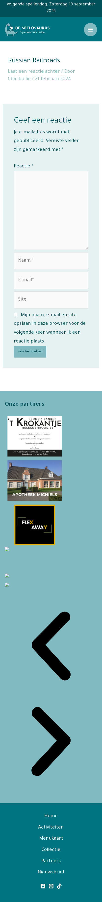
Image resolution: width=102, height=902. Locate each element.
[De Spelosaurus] (27, 29)
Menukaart (51, 838)
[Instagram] (51, 886)
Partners (51, 861)
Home (51, 816)
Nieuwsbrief (51, 872)
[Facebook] (43, 886)
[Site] (51, 301)
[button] (51, 648)
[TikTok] (59, 886)
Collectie (51, 850)
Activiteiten (51, 827)
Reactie (23, 166)
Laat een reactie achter (34, 71)
